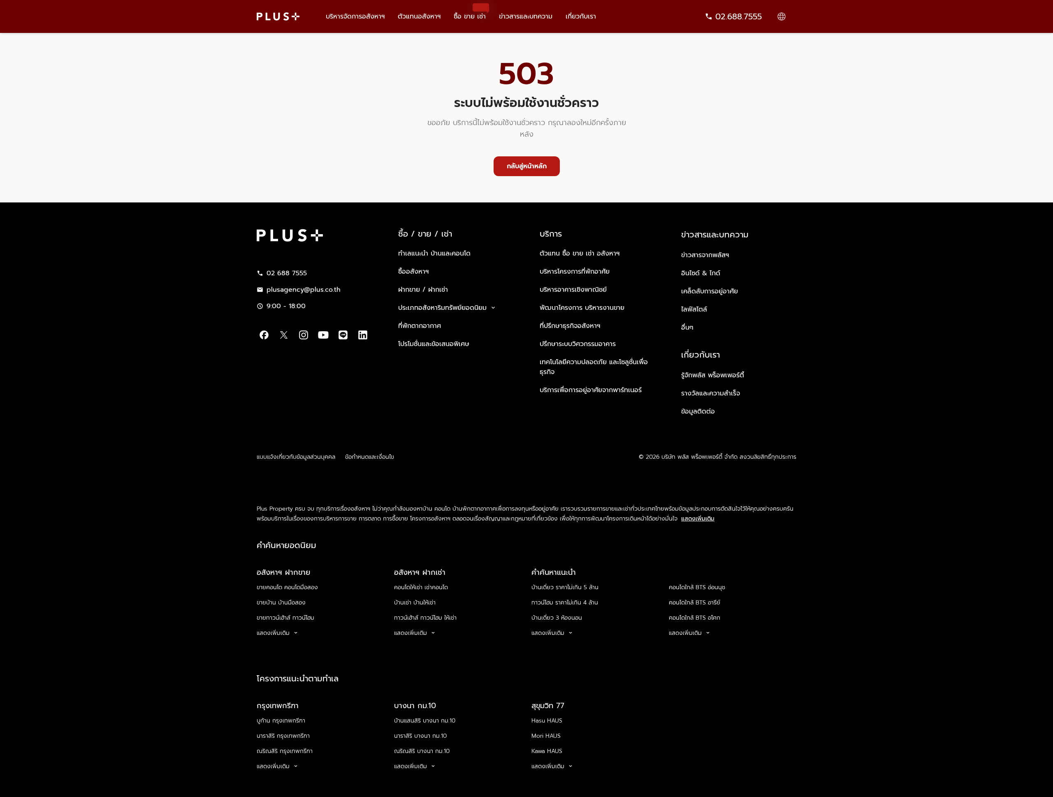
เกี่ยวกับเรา (581, 16)
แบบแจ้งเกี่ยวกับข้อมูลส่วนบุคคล (296, 457)
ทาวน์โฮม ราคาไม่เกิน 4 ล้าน (564, 602)
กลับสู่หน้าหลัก (527, 166)
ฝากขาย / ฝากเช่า (423, 290)
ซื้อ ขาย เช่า (470, 10)
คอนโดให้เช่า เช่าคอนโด (421, 587)
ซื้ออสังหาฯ (413, 272)
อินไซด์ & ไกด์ (700, 273)
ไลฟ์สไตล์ (694, 309)
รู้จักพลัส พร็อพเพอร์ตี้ (712, 375)
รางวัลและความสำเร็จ (710, 393)
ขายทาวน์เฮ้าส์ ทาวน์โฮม (285, 617)
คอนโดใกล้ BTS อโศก (694, 617)
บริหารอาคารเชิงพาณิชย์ (573, 290)
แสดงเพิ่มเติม (697, 519)
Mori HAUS (546, 736)
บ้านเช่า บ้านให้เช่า (415, 602)
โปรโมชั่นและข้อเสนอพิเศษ (433, 344)
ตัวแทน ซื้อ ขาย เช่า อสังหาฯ (579, 253)
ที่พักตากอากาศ (419, 326)
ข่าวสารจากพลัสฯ (705, 255)
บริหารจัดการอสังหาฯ (355, 16)
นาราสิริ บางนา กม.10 (420, 736)
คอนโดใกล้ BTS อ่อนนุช (697, 587)
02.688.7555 (738, 16)
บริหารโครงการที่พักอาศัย (575, 272)
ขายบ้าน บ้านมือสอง (281, 602)
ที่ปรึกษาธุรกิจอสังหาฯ (570, 326)
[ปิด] (1040, 781)
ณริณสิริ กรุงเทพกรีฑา (285, 751)
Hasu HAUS (546, 720)
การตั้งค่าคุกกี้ (778, 781)
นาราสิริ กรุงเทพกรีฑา (283, 736)
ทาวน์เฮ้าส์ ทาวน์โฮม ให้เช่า (425, 617)
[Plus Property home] (278, 16)
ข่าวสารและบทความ (525, 16)
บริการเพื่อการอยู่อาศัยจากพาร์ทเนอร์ (591, 390)
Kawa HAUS (546, 751)
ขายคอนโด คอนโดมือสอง (287, 587)
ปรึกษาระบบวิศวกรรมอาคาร (578, 344)
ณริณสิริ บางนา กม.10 (422, 751)
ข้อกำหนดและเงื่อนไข (369, 457)
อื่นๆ (687, 327)
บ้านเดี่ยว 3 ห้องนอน (556, 617)
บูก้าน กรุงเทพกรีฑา (281, 720)
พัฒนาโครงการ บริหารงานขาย (582, 308)
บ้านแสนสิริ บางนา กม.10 (424, 720)
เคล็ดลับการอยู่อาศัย (709, 291)
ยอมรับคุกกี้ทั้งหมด (838, 781)
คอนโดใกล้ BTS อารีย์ (694, 602)
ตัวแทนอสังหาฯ (419, 16)
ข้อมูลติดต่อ (698, 411)
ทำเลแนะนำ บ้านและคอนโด (434, 253)
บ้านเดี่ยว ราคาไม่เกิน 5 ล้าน (564, 587)
